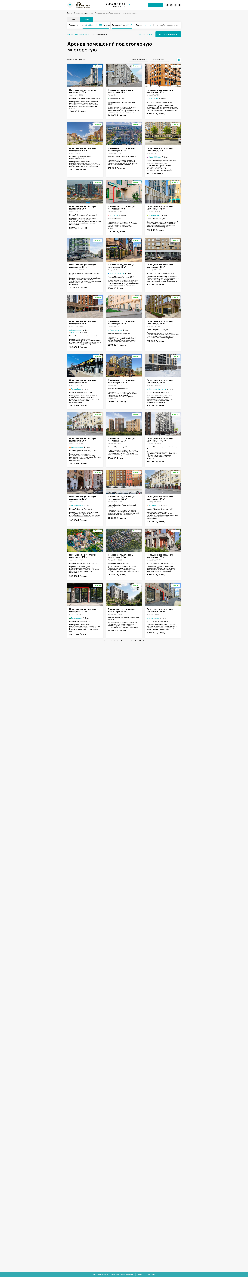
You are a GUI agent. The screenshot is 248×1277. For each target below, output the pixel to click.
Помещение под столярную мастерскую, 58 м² (160, 91)
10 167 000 (98, 25)
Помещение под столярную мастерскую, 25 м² (121, 323)
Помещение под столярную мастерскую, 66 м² (82, 323)
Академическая (77, 447)
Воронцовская (76, 330)
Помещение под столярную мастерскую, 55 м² (82, 381)
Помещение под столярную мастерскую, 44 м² (160, 498)
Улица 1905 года (155, 157)
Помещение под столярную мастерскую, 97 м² (121, 440)
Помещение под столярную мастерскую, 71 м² (82, 610)
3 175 (128, 25)
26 (143, 640)
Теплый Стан (76, 389)
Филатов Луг (153, 99)
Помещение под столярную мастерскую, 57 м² (82, 91)
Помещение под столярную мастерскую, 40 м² (121, 208)
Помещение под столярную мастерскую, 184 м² (82, 266)
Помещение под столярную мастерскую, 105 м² (121, 381)
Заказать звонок (155, 5)
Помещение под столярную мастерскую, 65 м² (82, 208)
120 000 (88, 25)
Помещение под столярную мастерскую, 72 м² (160, 556)
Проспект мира (116, 330)
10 (135, 640)
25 (140, 640)
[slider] (82, 28)
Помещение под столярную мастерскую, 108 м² (82, 149)
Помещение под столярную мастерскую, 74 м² (160, 208)
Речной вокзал (76, 618)
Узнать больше (151, 1274)
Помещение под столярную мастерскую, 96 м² (121, 610)
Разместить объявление (137, 5)
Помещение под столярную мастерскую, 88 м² (160, 381)
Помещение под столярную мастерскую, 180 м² (160, 440)
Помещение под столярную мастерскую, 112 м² (121, 556)
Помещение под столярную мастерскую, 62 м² (121, 266)
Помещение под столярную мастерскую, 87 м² (160, 610)
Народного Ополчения (157, 389)
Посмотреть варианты (168, 34)
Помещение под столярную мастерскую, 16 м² (82, 498)
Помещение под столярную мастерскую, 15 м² (160, 149)
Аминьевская (154, 618)
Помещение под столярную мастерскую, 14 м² (121, 91)
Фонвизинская (154, 215)
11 (122, 25)
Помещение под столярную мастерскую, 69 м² (121, 149)
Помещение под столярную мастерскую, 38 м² (82, 440)
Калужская (75, 332)
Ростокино (114, 215)
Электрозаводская (117, 273)
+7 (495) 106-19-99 (115, 4)
